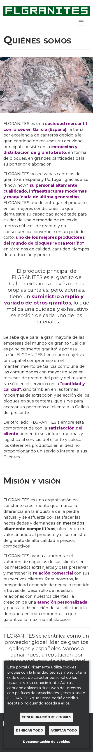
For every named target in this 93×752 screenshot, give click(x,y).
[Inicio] (46, 10)
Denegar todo (29, 730)
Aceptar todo (64, 730)
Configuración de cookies (46, 717)
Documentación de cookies (46, 741)
